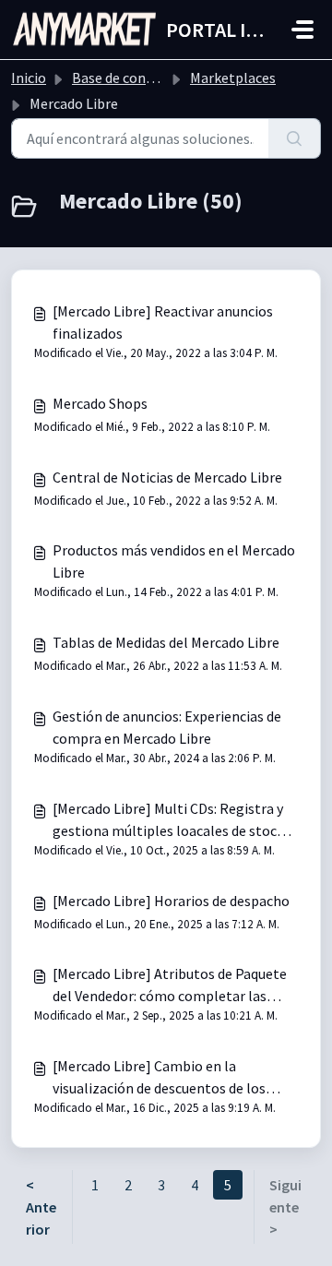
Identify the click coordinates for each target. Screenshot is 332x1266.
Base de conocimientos (145, 77)
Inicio (28, 77)
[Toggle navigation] (302, 29)
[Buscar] (294, 138)
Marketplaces (233, 77)
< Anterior (41, 1207)
